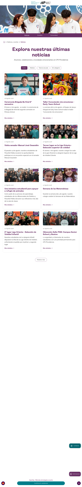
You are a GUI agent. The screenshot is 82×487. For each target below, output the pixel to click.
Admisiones (76, 474)
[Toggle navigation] (79, 483)
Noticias (26, 35)
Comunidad (54, 35)
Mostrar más (41, 260)
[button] (3, 483)
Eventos (39, 35)
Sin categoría (56, 68)
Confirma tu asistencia (41, 483)
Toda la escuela (43, 68)
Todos (24, 68)
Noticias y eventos (12, 42)
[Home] (41, 3)
